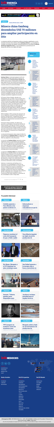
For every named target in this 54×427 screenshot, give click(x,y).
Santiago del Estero (24, 408)
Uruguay (38, 389)
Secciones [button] (10, 8)
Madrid (38, 384)
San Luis (21, 404)
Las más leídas (27, 8)
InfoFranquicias (23, 386)
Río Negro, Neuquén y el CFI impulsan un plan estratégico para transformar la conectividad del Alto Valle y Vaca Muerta (35, 114)
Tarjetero (36, 8)
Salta (20, 401)
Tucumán (21, 409)
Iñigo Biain (33, 420)
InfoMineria (22, 387)
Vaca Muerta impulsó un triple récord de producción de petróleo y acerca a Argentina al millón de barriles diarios (35, 101)
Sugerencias (4, 368)
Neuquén (21, 397)
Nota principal (27, 230)
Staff (43, 8)
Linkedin (3, 382)
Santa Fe (21, 406)
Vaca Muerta (7, 230)
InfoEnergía (22, 384)
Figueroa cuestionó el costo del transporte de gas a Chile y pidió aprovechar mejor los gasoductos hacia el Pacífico (35, 88)
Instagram (4, 384)
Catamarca (21, 381)
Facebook (3, 381)
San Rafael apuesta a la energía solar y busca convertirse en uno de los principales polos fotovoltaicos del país (35, 127)
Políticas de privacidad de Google (31, 421)
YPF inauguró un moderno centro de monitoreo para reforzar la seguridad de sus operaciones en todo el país (35, 161)
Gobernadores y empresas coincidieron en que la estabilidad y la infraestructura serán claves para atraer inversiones (35, 75)
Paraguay (38, 387)
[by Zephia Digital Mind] (27, 425)
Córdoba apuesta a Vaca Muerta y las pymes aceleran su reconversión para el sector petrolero (35, 64)
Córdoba (21, 382)
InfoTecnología (23, 391)
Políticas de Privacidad (39, 419)
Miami (37, 386)
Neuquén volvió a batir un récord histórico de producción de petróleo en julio (35, 172)
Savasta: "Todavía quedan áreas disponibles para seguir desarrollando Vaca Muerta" (35, 138)
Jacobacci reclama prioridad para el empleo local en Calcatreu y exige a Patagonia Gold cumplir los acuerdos (35, 149)
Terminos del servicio (42, 421)
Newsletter (4, 371)
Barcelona (39, 381)
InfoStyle (21, 389)
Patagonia (21, 399)
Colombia (38, 382)
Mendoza (21, 396)
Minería (4, 21)
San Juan (21, 403)
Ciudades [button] (18, 8)
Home (3, 8)
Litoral (21, 394)
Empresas (6, 200)
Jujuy (20, 392)
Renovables (26, 260)
